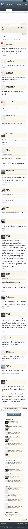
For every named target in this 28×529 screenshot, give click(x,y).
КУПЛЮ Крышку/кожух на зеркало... (15, 506)
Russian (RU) (3, 523)
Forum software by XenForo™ (6, 525)
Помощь (25, 523)
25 (14, 39)
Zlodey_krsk (10, 494)
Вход (25, 1)
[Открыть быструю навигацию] (26, 24)
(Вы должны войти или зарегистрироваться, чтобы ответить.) (15, 408)
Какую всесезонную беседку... (14, 439)
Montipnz (10, 500)
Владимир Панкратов (12, 426)
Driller (7, 189)
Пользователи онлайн (11, 512)
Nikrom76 (10, 507)
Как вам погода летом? (13, 428)
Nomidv (8, 149)
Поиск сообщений (4, 12)
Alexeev (9, 496)
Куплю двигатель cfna (12, 495)
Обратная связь (20, 523)
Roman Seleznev (11, 440)
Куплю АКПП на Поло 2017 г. (14, 488)
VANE (9, 505)
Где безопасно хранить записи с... (15, 425)
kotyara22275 (9, 133)
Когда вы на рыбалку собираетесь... (15, 443)
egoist (7, 219)
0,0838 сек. (8, 527)
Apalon (8, 336)
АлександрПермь (10, 60)
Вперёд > (18, 39)
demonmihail (9, 43)
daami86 (8, 365)
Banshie (8, 235)
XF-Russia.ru (6, 526)
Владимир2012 (10, 170)
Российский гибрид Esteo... (13, 421)
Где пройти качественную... (13, 436)
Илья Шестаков (11, 444)
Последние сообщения (14, 12)
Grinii (9, 422)
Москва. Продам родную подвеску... (15, 499)
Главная (3, 10)
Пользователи (16, 10)
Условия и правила (24, 525)
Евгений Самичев (11, 447)
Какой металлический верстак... (14, 450)
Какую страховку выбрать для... (14, 432)
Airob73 (9, 489)
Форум (9, 10)
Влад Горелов (11, 433)
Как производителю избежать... (14, 446)
